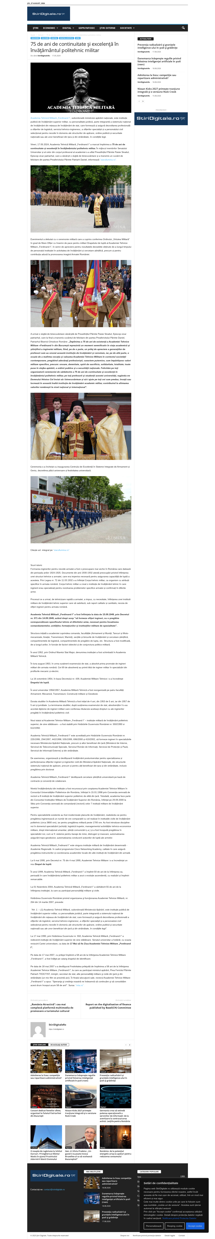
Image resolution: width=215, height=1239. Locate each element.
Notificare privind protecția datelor (147, 1235)
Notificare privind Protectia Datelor (179, 1218)
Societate (126, 27)
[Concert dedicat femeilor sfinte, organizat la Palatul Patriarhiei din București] (46, 1096)
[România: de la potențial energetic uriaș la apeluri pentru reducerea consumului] (115, 1137)
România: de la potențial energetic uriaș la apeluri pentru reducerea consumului (115, 1154)
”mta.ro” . (80, 985)
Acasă (33, 35)
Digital (66, 27)
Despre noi (124, 1235)
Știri (35, 27)
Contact (182, 1235)
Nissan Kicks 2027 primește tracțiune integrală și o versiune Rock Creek (80, 1113)
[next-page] (129, 1044)
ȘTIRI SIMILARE (39, 1044)
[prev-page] (125, 1044)
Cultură (40, 35)
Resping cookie (174, 1226)
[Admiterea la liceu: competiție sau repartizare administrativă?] (46, 1061)
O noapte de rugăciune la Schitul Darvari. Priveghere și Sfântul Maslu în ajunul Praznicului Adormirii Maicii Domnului (46, 1155)
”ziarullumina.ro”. (108, 159)
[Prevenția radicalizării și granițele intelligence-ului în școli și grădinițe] (115, 1061)
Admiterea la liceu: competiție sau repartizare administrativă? (46, 1076)
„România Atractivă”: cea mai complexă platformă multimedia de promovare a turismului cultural (52, 1007)
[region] (174, 1205)
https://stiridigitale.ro (56, 1029)
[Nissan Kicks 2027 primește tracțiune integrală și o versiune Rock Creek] (81, 1096)
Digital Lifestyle (66, 38)
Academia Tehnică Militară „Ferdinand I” (50, 118)
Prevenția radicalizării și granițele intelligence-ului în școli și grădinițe (113, 1078)
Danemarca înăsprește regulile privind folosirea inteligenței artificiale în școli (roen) (80, 1078)
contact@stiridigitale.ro (54, 1189)
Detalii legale (170, 1235)
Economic (49, 27)
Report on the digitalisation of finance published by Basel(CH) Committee (108, 1006)
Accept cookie (195, 1226)
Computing (70, 1072)
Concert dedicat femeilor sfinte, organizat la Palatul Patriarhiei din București (46, 1113)
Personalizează (153, 1226)
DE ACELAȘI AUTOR (59, 1044)
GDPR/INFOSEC (87, 27)
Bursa (103, 1148)
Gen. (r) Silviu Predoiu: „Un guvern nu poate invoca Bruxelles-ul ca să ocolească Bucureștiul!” (78, 1155)
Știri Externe (107, 27)
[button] (183, 28)
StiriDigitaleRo (44, 55)
